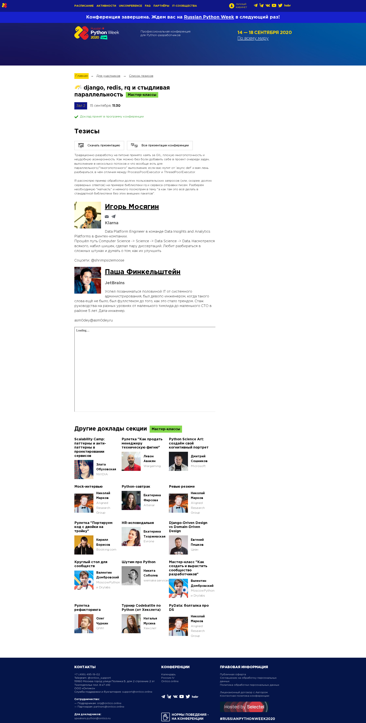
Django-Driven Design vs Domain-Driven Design (188, 527)
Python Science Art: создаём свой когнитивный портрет (189, 443)
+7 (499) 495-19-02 (87, 674)
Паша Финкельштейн (143, 272)
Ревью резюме (182, 486)
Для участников (108, 75)
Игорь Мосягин (132, 207)
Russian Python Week (209, 17)
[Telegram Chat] (256, 6)
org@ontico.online (109, 703)
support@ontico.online (137, 692)
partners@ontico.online (109, 707)
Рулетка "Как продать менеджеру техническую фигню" (142, 443)
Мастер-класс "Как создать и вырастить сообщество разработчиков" (188, 568)
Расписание (84, 6)
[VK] (268, 6)
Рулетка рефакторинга (87, 607)
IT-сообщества (184, 6)
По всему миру (253, 38)
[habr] (287, 6)
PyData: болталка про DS (189, 607)
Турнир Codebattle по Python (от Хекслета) (141, 607)
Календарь (168, 674)
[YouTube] (274, 6)
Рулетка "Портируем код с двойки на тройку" (93, 527)
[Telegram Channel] (261, 6)
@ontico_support (99, 678)
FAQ (148, 6)
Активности (106, 6)
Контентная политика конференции (244, 696)
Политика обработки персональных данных (249, 685)
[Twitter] (280, 6)
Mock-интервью (88, 486)
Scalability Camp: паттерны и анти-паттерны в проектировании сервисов (90, 447)
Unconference (130, 6)
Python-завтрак (136, 486)
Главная (81, 75)
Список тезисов (141, 75)
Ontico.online (170, 681)
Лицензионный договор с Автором (244, 692)
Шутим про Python (139, 562)
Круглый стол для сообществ (90, 564)
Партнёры (161, 6)
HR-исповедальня (138, 523)
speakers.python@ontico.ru (92, 718)
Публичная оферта (233, 674)
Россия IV (168, 678)
